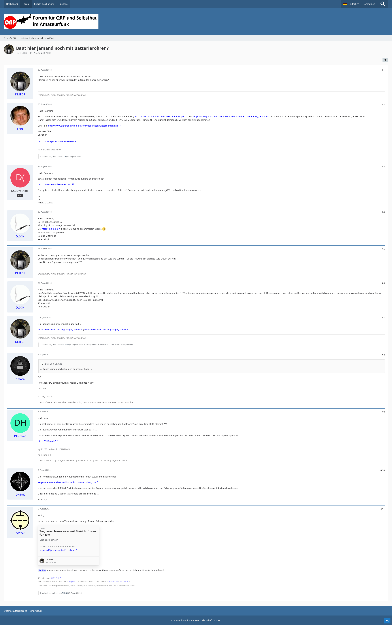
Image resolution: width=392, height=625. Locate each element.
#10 (383, 470)
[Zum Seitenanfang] (387, 620)
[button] (351, 4)
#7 (383, 317)
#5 (383, 248)
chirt (64, 156)
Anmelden (369, 3)
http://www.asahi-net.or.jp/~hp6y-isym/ (59, 329)
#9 (383, 411)
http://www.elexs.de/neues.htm (54, 184)
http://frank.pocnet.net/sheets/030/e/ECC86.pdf (159, 116)
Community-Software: (196, 620)
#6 (383, 283)
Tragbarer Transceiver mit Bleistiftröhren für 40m (68, 532)
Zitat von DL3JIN (53, 363)
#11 (383, 508)
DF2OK (55, 578)
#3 (383, 166)
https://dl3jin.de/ (47, 441)
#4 (383, 212)
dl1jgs (43, 570)
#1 (383, 70)
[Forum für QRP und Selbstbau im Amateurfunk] (196, 21)
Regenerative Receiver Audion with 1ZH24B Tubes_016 (67, 482)
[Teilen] (385, 60)
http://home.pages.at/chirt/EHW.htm (57, 141)
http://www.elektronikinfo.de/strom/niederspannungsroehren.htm (83, 125)
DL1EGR (24, 52)
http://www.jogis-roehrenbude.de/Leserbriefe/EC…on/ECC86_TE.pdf (229, 116)
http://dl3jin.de (50, 228)
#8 (383, 354)
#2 (383, 104)
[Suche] (382, 4)
